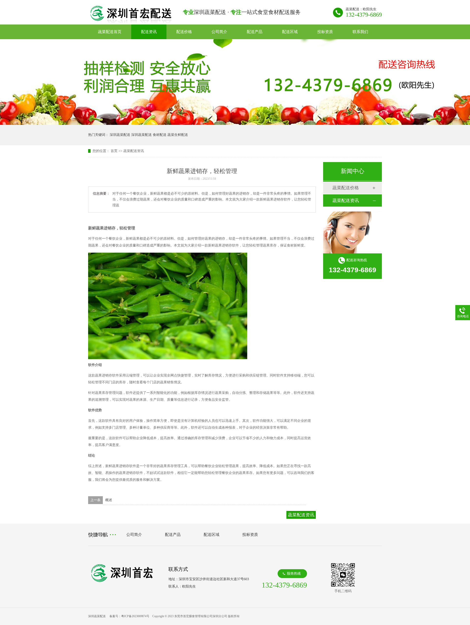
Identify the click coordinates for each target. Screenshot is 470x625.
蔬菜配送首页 (109, 32)
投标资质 (325, 32)
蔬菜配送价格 (345, 187)
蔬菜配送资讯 (133, 151)
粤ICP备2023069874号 (135, 616)
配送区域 (290, 32)
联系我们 (360, 32)
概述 (108, 500)
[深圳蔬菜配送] (131, 21)
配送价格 (184, 32)
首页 (114, 151)
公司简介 (219, 32)
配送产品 (254, 32)
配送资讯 (149, 32)
